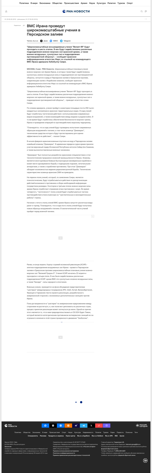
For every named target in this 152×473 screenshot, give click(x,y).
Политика (17, 432)
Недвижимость (88, 432)
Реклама (43, 436)
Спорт (64, 432)
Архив (122, 436)
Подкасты (120, 432)
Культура (77, 432)
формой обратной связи (109, 449)
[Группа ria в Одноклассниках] (68, 425)
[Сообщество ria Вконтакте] (60, 425)
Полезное (129, 432)
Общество (26, 432)
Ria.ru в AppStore (83, 436)
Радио (112, 432)
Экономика (36, 432)
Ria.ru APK (109, 436)
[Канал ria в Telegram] (83, 425)
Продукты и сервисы (56, 436)
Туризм (105, 432)
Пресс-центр (70, 436)
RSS (116, 436)
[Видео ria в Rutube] (76, 425)
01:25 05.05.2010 (10, 19)
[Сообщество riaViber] (106, 425)
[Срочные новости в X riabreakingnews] (99, 425)
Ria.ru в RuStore (97, 436)
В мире (44, 432)
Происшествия (54, 432)
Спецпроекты (33, 436)
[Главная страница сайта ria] (76, 11)
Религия (98, 432)
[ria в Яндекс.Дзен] (53, 425)
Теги (136, 432)
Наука (70, 432)
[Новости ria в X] (91, 425)
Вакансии (8, 446)
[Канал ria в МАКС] (45, 425)
